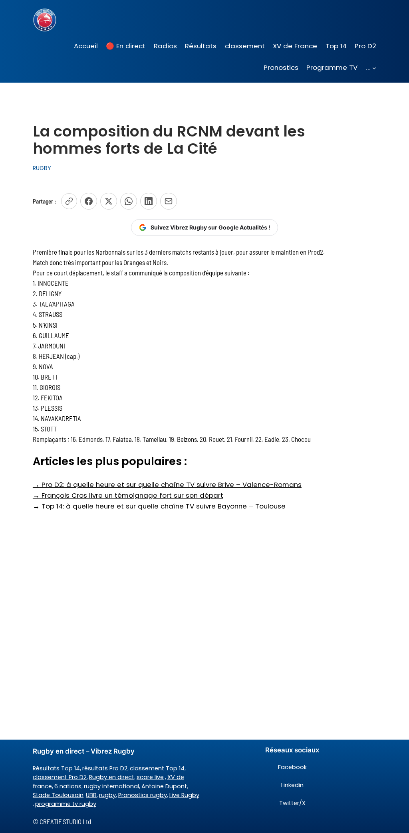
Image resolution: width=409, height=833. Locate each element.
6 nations (67, 786)
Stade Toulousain (58, 795)
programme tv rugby (65, 804)
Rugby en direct (111, 777)
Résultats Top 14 (56, 768)
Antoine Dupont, (164, 786)
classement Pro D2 (60, 777)
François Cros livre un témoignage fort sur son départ (128, 495)
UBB (91, 795)
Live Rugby (184, 795)
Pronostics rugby (142, 795)
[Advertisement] (204, 575)
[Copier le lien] (69, 201)
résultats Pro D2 (104, 768)
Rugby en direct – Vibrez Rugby (84, 751)
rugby (107, 795)
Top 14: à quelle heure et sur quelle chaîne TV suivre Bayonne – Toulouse (159, 506)
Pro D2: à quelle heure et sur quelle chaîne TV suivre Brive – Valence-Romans (167, 484)
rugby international (111, 786)
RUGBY (42, 168)
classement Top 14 (157, 768)
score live (150, 777)
